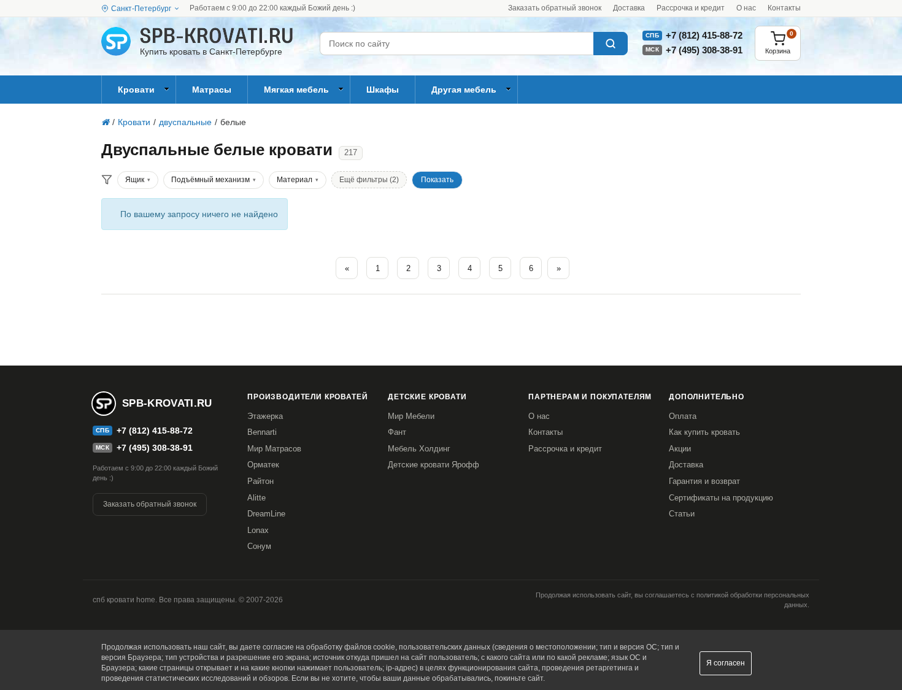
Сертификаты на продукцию (721, 497)
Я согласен (725, 663)
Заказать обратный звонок (554, 8)
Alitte (256, 497)
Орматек (263, 464)
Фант (397, 432)
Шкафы (382, 89)
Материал (294, 179)
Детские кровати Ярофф (433, 464)
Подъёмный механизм (210, 179)
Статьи (682, 513)
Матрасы (211, 89)
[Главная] (105, 122)
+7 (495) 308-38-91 (704, 50)
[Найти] (610, 43)
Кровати (136, 89)
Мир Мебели (411, 416)
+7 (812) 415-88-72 (704, 35)
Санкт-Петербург (141, 8)
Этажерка (265, 416)
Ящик (134, 179)
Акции (680, 448)
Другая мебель (463, 89)
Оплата (682, 416)
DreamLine (266, 513)
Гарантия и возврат (704, 481)
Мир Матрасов (274, 448)
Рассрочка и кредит (691, 8)
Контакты (784, 8)
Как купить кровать (704, 432)
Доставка (629, 8)
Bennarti (262, 432)
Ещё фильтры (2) (369, 179)
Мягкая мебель (296, 89)
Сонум (259, 546)
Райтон (260, 481)
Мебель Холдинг (419, 448)
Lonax (258, 530)
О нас (746, 8)
